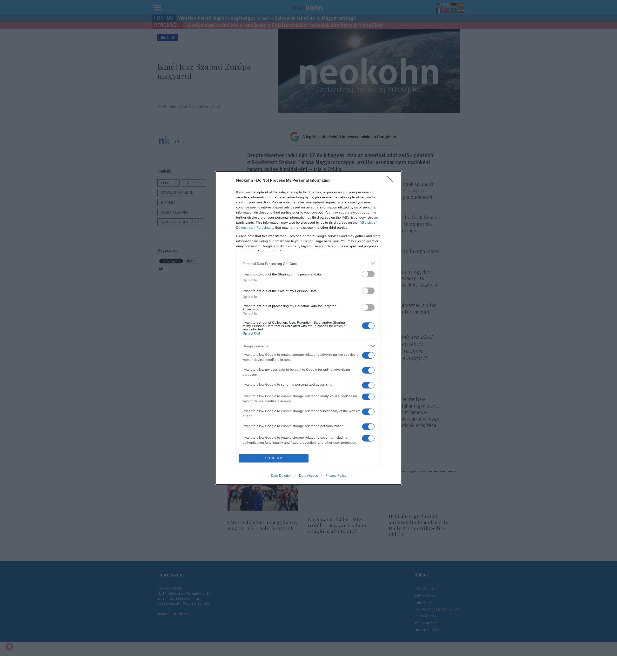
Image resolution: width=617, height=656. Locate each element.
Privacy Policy (335, 475)
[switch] (368, 274)
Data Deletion (281, 475)
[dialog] (308, 328)
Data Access (308, 475)
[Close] (391, 180)
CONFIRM (274, 458)
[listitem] (308, 263)
